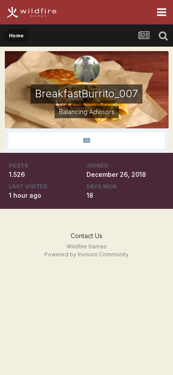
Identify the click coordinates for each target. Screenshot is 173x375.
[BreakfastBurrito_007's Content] (86, 140)
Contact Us (86, 235)
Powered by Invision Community (86, 254)
